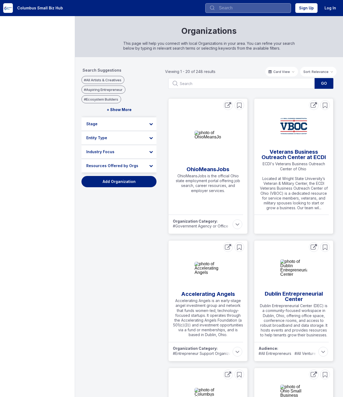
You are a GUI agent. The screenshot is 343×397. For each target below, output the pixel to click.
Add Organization (119, 181)
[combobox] (248, 8)
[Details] (228, 105)
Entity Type (96, 137)
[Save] (239, 105)
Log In (330, 8)
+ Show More (119, 109)
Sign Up (306, 8)
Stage (92, 124)
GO (324, 83)
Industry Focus (100, 151)
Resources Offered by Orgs (112, 165)
